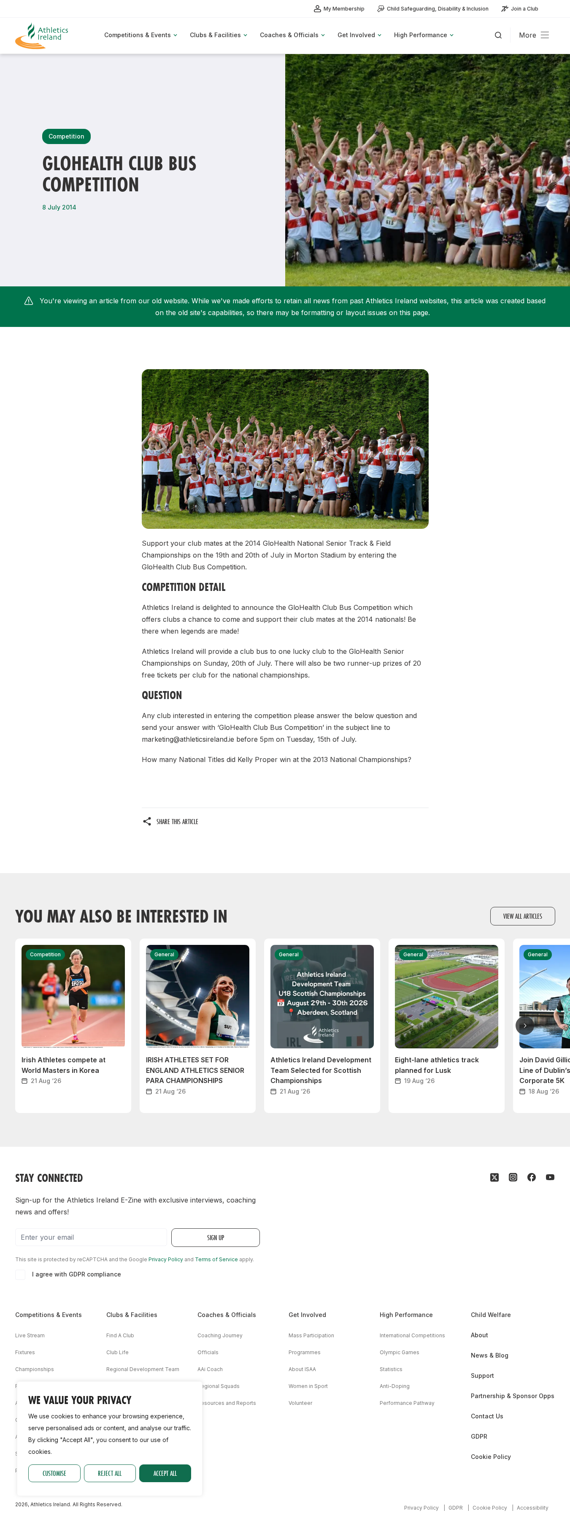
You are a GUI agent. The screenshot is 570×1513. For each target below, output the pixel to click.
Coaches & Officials (226, 1314)
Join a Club (524, 8)
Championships (34, 1369)
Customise (54, 1473)
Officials (208, 1352)
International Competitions (412, 1335)
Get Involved (307, 1314)
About (479, 1335)
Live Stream (30, 1335)
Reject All (110, 1473)
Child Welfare (491, 1314)
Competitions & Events (48, 1314)
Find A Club (120, 1335)
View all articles (522, 916)
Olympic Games (399, 1352)
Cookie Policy (491, 1456)
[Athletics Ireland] (42, 36)
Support (482, 1375)
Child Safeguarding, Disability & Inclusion (438, 8)
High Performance (406, 1314)
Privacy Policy (166, 1259)
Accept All (165, 1473)
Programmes (305, 1352)
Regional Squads (218, 1386)
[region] (110, 1438)
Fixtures (25, 1352)
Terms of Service (216, 1259)
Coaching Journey (220, 1335)
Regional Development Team (142, 1369)
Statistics (391, 1369)
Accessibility (532, 1508)
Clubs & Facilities (131, 1314)
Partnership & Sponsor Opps (512, 1395)
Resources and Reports (226, 1403)
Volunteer (300, 1403)
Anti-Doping (395, 1386)
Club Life (117, 1352)
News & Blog (489, 1355)
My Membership (344, 8)
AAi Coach (210, 1369)
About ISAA (302, 1369)
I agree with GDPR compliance (76, 1274)
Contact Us (487, 1416)
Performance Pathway (407, 1403)
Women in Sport (308, 1386)
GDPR (479, 1436)
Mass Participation (311, 1335)
